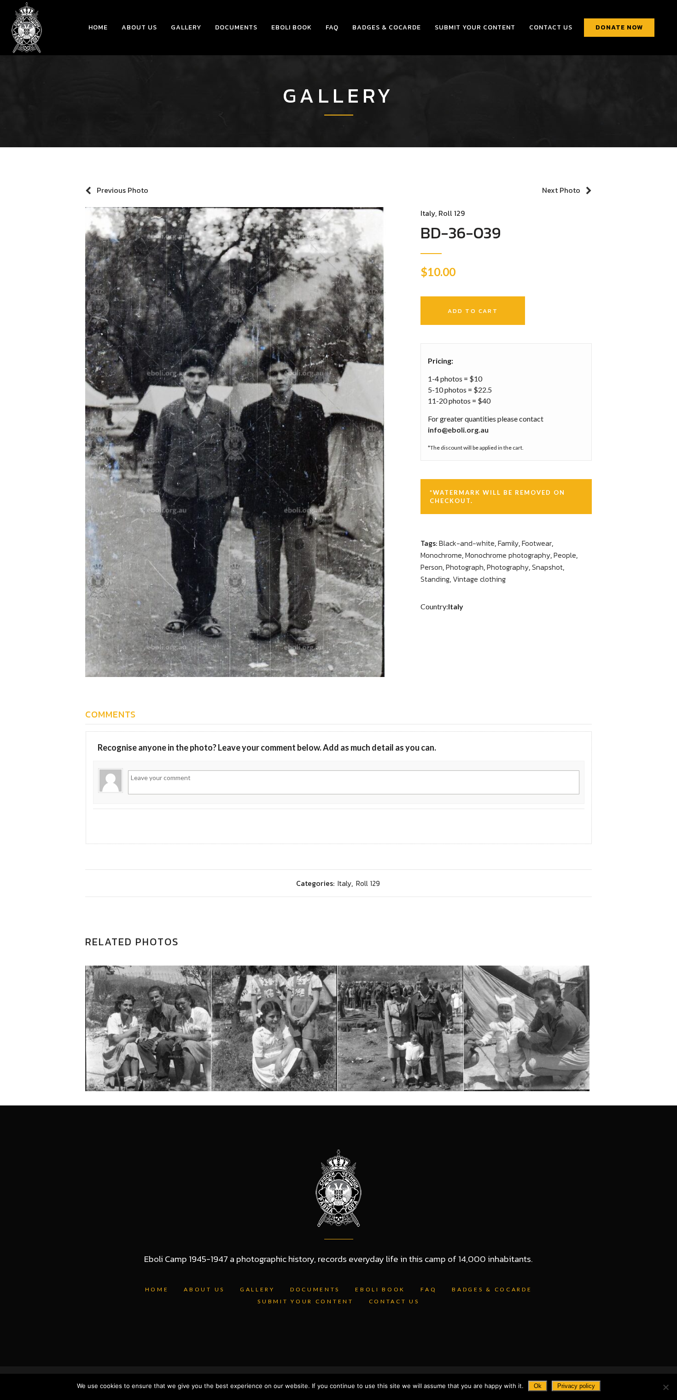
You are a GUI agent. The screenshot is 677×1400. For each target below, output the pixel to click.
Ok (538, 1386)
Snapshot (547, 567)
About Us (204, 1289)
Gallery (257, 1289)
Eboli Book (380, 1289)
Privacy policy (576, 1386)
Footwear (537, 543)
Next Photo (561, 190)
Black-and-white (467, 543)
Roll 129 (451, 213)
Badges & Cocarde (492, 1289)
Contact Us (394, 1301)
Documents (315, 1289)
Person (431, 567)
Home (157, 1289)
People (565, 555)
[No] (665, 1387)
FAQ (428, 1289)
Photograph (465, 567)
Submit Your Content (305, 1301)
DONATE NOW (619, 27)
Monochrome (441, 555)
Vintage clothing (479, 578)
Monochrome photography (507, 555)
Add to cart (473, 311)
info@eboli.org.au (458, 429)
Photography (508, 567)
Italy (427, 213)
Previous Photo (122, 190)
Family (508, 543)
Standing (434, 578)
